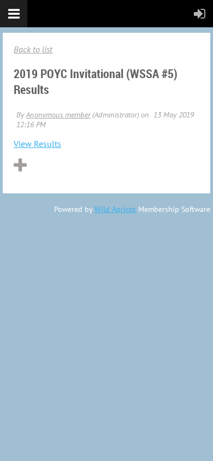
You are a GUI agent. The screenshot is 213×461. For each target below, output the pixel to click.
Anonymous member (58, 115)
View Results (37, 143)
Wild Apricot (115, 209)
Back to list (33, 49)
